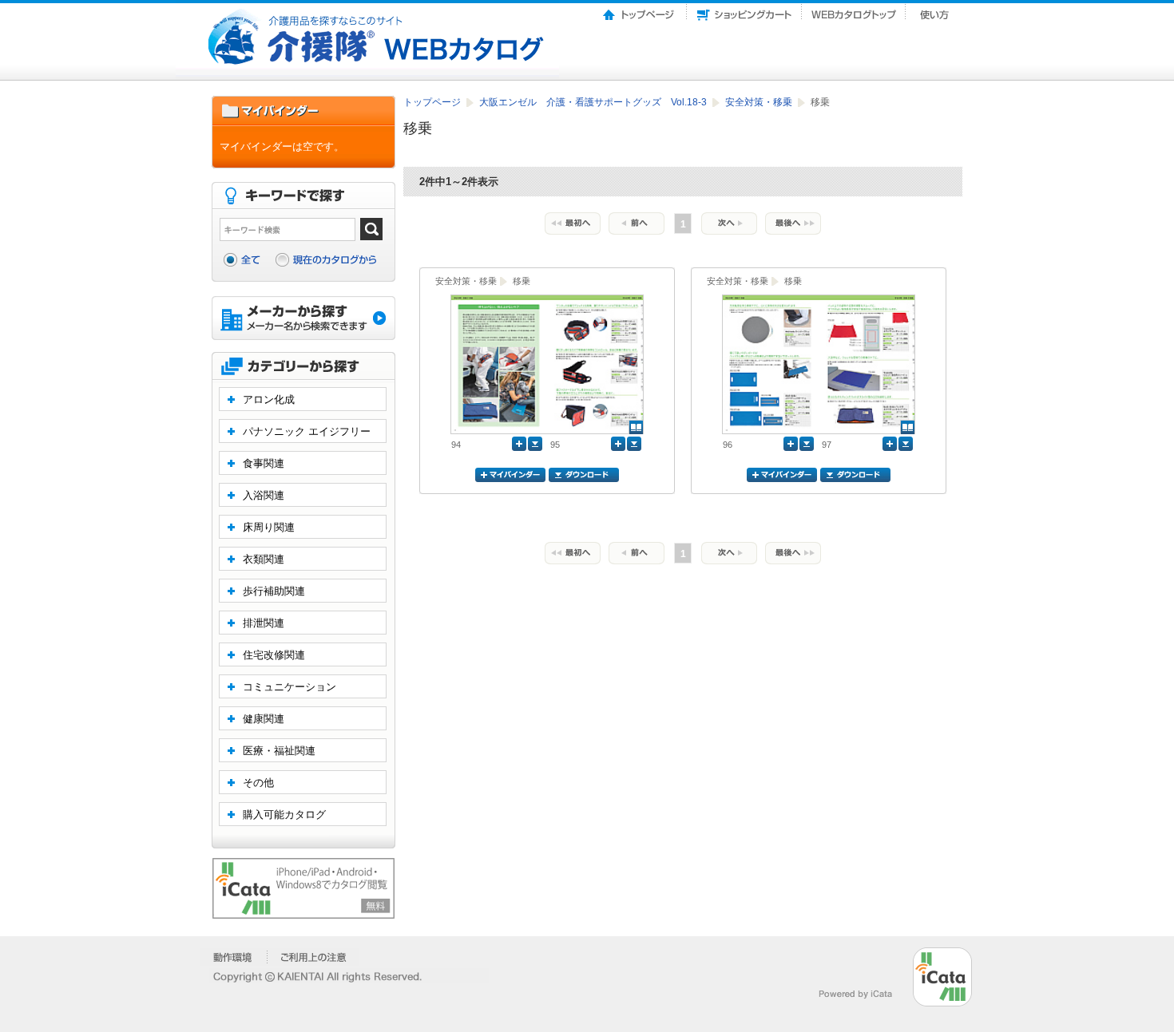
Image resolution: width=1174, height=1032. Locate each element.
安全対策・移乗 (760, 102)
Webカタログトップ (854, 10)
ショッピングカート (744, 10)
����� (234, 957)
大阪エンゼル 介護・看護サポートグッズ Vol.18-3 (594, 102)
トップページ (640, 10)
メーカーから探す (303, 319)
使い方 (936, 10)
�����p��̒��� (313, 957)
